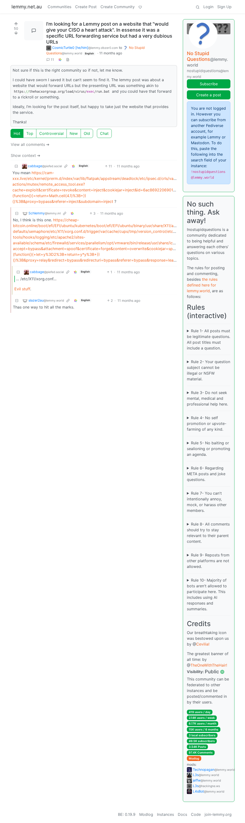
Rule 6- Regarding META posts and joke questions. (206, 474)
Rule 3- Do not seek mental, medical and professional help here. (207, 398)
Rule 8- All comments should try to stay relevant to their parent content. (208, 533)
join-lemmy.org (218, 814)
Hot (17, 133)
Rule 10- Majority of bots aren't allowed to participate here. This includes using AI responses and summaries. (207, 594)
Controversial (51, 133)
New (74, 133)
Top (29, 133)
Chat (104, 133)
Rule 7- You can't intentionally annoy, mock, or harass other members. (207, 502)
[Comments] (33, 30)
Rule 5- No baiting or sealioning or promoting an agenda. (208, 448)
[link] (60, 59)
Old (87, 133)
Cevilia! (202, 644)
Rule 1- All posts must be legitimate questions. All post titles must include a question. (208, 339)
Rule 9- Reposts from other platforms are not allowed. (208, 561)
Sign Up (224, 6)
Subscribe (209, 83)
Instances (165, 814)
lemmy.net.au (26, 7)
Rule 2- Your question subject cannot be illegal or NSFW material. (208, 370)
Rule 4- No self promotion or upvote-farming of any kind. (206, 423)
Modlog (194, 758)
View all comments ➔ (30, 144)
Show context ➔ (25, 155)
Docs (182, 814)
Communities (59, 6)
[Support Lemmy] (140, 6)
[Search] (197, 6)
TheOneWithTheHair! (208, 665)
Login (208, 6)
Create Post (86, 6)
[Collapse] (16, 166)
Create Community (117, 6)
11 (52, 59)
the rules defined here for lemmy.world (202, 285)
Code (196, 814)
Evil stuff (22, 288)
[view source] (68, 59)
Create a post (208, 94)
